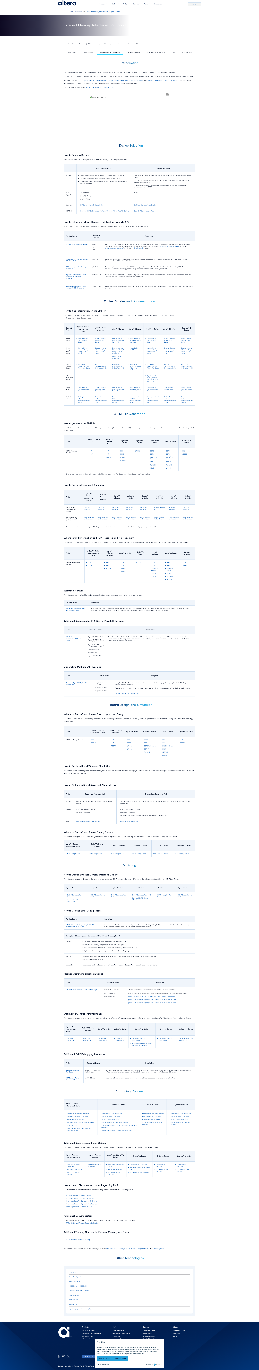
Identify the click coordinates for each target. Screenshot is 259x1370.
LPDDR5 (108, 457)
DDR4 (90, 451)
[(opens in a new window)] (59, 1356)
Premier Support (148, 1333)
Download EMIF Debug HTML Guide (74, 900)
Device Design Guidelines (116, 357)
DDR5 (107, 454)
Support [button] (136, 4)
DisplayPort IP (73, 1304)
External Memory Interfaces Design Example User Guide (83, 350)
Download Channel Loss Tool (129, 821)
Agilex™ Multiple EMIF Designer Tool (127, 693)
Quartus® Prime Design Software (79, 1290)
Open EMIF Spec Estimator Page (144, 211)
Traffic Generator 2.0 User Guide (72, 1071)
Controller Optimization (71, 1039)
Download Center (118, 1330)
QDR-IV (91, 454)
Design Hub (116, 1336)
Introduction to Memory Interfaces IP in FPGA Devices (77, 260)
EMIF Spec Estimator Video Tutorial (145, 205)
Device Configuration (75, 1277)
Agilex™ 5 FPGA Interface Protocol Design (128, 80)
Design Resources (76, 11)
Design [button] (125, 4)
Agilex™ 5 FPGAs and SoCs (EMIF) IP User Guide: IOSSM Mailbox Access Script (151, 999)
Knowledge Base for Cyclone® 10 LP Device (81, 1204)
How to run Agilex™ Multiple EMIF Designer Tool (76, 683)
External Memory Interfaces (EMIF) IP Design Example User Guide (118, 350)
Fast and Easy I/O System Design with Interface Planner (79, 1129)
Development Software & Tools (91, 1333)
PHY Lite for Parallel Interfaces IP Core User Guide (84, 366)
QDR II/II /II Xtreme (153, 458)
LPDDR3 (168, 468)
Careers (175, 1336)
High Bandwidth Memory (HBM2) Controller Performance (142, 1044)
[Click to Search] (183, 4)
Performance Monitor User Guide (74, 1165)
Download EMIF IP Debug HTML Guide (140, 899)
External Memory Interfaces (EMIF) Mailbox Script (81, 990)
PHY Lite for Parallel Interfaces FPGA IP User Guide (73, 638)
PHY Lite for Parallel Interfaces (73, 1173)
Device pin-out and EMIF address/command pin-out (153, 399)
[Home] (67, 4)
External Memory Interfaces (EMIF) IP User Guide (118, 340)
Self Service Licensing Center (122, 1333)
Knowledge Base (158, 1248)
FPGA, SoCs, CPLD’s (88, 1330)
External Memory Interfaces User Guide (83, 340)
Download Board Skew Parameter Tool (88, 821)
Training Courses (124, 1248)
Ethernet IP (72, 1272)
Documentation (111, 1248)
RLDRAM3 (153, 465)
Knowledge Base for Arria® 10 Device (79, 1207)
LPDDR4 (123, 457)
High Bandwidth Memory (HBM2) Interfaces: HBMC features (117, 1131)
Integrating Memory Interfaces (110, 1116)
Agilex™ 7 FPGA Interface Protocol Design (98, 80)
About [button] (146, 4)
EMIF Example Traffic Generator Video (72, 1079)
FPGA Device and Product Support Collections (82, 1223)
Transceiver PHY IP (74, 1281)
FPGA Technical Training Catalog (78, 1240)
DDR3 (152, 451)
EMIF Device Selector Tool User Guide (91, 205)
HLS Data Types (72, 1125)
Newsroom (176, 1333)
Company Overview (179, 1330)
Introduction (72, 52)
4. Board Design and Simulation (156, 52)
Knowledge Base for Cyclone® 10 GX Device (81, 1201)
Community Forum (149, 1330)
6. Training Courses (188, 52)
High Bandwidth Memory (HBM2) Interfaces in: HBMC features (76, 287)
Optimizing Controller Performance (138, 1039)
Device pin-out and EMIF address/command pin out (84, 399)
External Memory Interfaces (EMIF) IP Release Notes (101, 389)
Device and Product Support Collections (99, 87)
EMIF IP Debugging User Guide (74, 896)
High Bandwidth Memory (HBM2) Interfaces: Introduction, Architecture (76, 276)
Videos (133, 1248)
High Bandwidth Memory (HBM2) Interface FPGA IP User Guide (152, 378)
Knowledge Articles (148, 1336)
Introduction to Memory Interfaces (77, 244)
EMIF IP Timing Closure (73, 854)
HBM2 (152, 468)
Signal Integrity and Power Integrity (80, 1309)
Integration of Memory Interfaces (168, 246)
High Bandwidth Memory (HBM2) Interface (140, 1168)
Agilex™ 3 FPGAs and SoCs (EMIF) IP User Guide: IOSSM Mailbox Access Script (151, 1003)
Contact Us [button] (158, 4)
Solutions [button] (114, 4)
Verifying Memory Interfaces (114, 248)
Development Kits (87, 1336)
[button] (84, 11)
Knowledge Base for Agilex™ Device (78, 1195)
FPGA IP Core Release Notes (168, 388)
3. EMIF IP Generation (133, 52)
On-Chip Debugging (137, 248)
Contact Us (89, 1356)
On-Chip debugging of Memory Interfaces (80, 1122)
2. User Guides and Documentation (110, 52)
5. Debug (174, 52)
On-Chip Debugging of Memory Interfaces (114, 1122)
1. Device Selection (87, 52)
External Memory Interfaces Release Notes (83, 389)
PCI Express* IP (73, 1300)
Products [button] (102, 4)
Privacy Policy (89, 1366)
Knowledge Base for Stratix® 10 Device (79, 1198)
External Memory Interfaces (138, 1164)
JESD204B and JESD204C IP (78, 1286)
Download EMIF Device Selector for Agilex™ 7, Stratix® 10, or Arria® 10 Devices (104, 211)
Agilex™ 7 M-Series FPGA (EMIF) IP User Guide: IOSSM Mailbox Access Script (151, 996)
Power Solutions (74, 1295)
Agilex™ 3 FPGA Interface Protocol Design (162, 80)
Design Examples (143, 1248)
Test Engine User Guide (74, 1169)
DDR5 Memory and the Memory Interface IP (76, 268)
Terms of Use (78, 1366)
